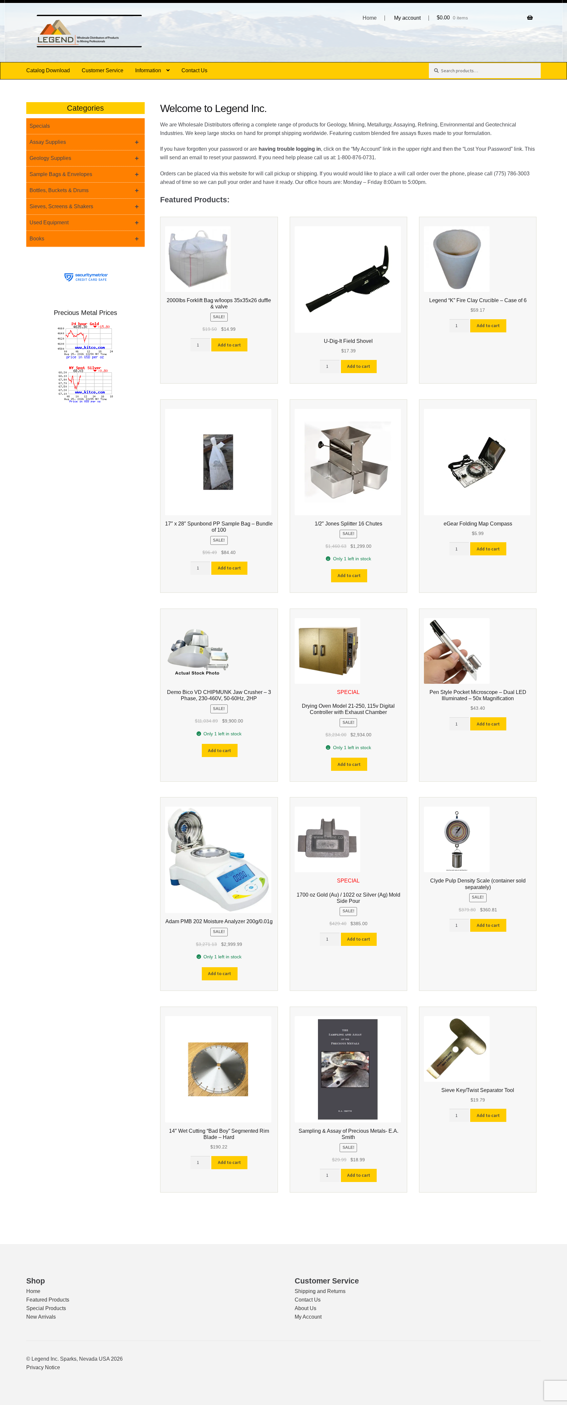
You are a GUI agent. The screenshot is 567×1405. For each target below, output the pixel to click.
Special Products (46, 1308)
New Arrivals (41, 1317)
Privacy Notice (43, 1367)
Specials (40, 126)
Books (84, 238)
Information (148, 70)
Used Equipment (84, 222)
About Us (305, 1308)
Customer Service (102, 70)
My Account (308, 1317)
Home (370, 18)
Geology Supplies (84, 158)
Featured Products (47, 1300)
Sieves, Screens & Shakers (84, 206)
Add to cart (229, 345)
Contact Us (194, 70)
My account (407, 18)
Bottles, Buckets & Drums (84, 190)
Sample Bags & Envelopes (84, 174)
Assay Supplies (84, 142)
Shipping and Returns (320, 1291)
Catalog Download (48, 70)
